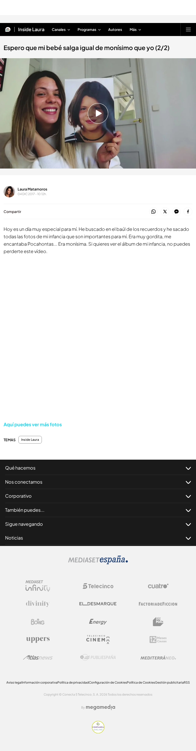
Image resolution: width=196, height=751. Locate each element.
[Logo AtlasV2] (38, 657)
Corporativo (18, 496)
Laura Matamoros (32, 189)
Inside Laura (31, 29)
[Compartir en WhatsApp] (153, 212)
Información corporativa (39, 682)
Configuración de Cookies (108, 682)
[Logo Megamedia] (100, 707)
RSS (187, 682)
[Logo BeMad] (158, 621)
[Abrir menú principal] (188, 29)
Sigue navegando (24, 524)
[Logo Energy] (98, 621)
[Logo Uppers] (38, 639)
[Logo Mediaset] (98, 563)
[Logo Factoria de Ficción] (158, 604)
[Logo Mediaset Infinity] (38, 586)
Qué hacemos (20, 468)
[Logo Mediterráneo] (158, 657)
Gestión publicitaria (169, 682)
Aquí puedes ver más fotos (33, 424)
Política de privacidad (73, 682)
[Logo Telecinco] (98, 586)
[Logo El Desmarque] (97, 603)
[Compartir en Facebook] (187, 212)
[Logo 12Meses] (158, 639)
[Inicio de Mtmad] (8, 29)
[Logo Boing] (38, 621)
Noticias (14, 538)
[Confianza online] (98, 732)
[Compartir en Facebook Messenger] (176, 212)
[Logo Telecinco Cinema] (98, 639)
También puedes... (24, 510)
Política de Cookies (141, 682)
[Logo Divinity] (38, 604)
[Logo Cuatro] (158, 586)
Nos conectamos (23, 482)
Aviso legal (14, 682)
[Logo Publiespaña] (98, 657)
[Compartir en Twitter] (165, 212)
